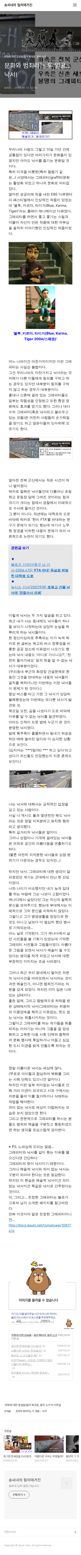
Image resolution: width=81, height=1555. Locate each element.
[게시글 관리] (30, 1321)
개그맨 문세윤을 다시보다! (26, 1345)
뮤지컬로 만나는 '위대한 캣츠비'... (30, 1372)
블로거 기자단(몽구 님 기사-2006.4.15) (39, 570)
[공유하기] (25, 1321)
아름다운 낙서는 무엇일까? (26, 1350)
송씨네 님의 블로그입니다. (24, 1486)
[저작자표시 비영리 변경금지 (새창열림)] (59, 1321)
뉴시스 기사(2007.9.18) (40, 590)
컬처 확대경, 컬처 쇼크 (45, 1335)
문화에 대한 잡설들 (21, 1335)
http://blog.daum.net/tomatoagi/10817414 (40, 1228)
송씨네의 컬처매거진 (18, 5)
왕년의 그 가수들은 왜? (24, 1355)
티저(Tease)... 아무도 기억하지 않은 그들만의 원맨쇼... (31, 1362)
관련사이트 (10, 1532)
